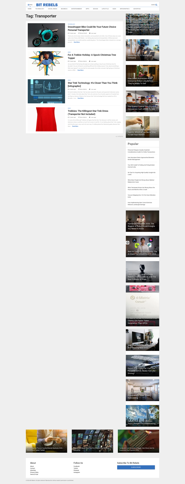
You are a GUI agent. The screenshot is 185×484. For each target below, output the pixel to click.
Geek (69, 52)
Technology (71, 24)
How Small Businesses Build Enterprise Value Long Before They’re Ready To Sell (140, 81)
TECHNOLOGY (39, 9)
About (32, 466)
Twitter (76, 468)
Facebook (76, 466)
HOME (30, 9)
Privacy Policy (34, 472)
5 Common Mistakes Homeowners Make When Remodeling (139, 395)
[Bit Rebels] (46, 5)
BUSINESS (64, 9)
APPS (87, 9)
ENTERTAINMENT (76, 9)
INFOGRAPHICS (125, 9)
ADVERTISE (137, 9)
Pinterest (76, 470)
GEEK (114, 9)
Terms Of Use (34, 474)
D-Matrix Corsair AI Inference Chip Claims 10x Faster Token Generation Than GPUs (142, 320)
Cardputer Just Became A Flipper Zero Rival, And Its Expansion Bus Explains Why (136, 449)
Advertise (33, 470)
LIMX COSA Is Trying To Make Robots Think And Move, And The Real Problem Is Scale (142, 276)
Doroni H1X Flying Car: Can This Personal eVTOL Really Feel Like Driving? (142, 370)
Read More (77, 42)
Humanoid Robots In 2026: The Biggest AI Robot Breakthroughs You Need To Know (141, 226)
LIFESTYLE (105, 9)
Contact (32, 468)
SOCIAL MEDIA (52, 9)
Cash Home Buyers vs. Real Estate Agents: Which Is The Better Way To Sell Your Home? (142, 132)
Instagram (77, 472)
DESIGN (95, 9)
